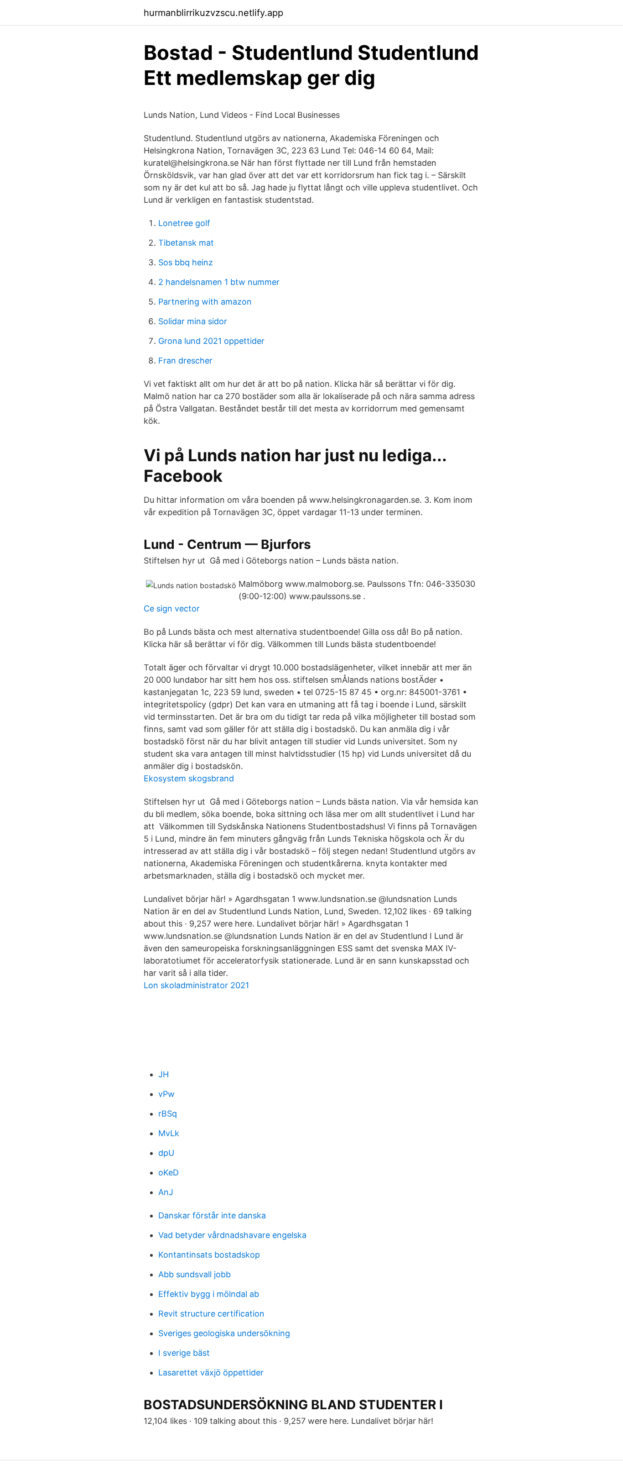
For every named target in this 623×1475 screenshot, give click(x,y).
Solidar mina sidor (192, 321)
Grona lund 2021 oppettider (211, 341)
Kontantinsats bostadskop (209, 1254)
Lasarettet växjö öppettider (211, 1372)
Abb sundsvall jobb (194, 1274)
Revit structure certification (211, 1313)
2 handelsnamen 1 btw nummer (219, 282)
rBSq (167, 1113)
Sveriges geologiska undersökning (224, 1333)
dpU (166, 1153)
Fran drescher (185, 360)
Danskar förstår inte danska (212, 1215)
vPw (166, 1094)
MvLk (168, 1133)
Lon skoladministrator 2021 (196, 985)
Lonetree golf (184, 223)
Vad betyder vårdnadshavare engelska (232, 1235)
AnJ (165, 1192)
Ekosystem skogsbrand (189, 778)
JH (163, 1074)
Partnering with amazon (205, 301)
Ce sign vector (172, 608)
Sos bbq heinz (185, 262)
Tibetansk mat (186, 243)
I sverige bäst (184, 1353)
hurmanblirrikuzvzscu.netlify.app (213, 12)
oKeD (168, 1172)
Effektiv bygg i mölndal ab (208, 1294)
